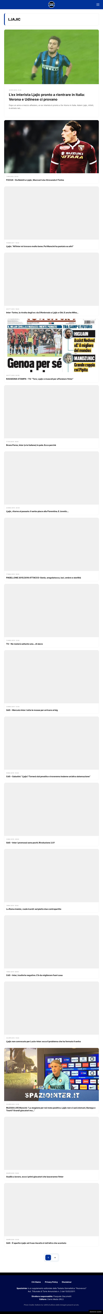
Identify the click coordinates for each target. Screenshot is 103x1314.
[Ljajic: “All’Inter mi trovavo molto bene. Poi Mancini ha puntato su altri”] (51, 218)
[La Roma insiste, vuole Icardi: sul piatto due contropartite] (51, 880)
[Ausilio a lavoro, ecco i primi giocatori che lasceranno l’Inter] (51, 1148)
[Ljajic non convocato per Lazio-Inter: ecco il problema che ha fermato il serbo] (51, 1013)
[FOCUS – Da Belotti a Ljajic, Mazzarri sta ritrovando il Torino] (51, 151)
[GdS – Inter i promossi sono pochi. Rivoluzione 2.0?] (51, 814)
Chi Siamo (36, 1282)
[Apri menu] (97, 4)
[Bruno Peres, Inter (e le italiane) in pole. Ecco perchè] (51, 417)
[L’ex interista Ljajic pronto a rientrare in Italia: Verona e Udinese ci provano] (51, 73)
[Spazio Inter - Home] (51, 4)
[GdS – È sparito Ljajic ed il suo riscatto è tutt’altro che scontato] (51, 1214)
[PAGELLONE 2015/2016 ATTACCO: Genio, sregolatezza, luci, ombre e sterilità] (51, 549)
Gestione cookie (96, 1312)
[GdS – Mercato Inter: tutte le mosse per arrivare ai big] (51, 682)
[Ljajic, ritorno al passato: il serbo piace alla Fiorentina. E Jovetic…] (51, 483)
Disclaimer (67, 1282)
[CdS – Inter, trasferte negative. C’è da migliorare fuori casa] (51, 947)
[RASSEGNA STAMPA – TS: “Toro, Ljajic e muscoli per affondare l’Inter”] (51, 350)
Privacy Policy (51, 1282)
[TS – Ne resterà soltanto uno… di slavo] (51, 615)
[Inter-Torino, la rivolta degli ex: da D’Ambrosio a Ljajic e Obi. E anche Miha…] (51, 284)
